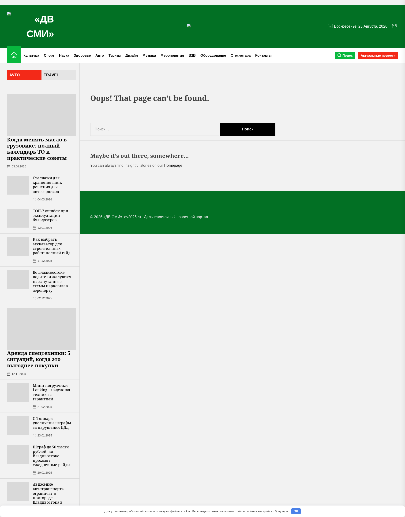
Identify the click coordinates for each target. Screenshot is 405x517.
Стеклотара (241, 55)
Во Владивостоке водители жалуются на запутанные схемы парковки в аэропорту (52, 281)
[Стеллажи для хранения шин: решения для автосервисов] (18, 185)
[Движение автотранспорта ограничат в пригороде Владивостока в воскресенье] (18, 491)
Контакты (263, 55)
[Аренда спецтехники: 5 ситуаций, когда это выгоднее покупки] (41, 329)
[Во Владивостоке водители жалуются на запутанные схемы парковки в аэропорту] (18, 279)
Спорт (49, 55)
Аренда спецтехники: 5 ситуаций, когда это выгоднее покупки (38, 359)
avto (14, 75)
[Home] (14, 55)
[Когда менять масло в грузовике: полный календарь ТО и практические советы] (41, 115)
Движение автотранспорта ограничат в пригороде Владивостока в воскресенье (48, 495)
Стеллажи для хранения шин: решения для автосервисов (47, 184)
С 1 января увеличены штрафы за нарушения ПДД (52, 423)
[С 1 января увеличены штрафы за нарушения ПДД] (18, 425)
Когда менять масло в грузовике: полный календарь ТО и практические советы (37, 148)
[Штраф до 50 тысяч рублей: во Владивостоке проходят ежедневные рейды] (18, 454)
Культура (31, 55)
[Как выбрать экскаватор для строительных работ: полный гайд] (18, 246)
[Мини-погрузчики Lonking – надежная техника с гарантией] (18, 392)
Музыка (149, 55)
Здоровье (82, 55)
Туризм (115, 55)
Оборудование (213, 55)
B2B (192, 55)
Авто (99, 55)
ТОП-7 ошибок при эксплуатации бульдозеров (50, 215)
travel (51, 75)
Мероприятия (172, 55)
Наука (64, 55)
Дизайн (131, 55)
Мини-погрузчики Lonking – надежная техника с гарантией (51, 392)
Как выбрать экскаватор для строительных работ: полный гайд (51, 246)
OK (296, 511)
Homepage (173, 165)
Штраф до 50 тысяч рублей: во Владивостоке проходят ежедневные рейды (51, 456)
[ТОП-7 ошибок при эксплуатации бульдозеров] (18, 218)
